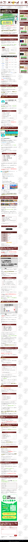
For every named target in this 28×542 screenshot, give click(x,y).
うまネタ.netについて (16, 540)
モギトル (3, 58)
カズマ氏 (3, 65)
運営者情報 (1, 540)
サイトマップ (26, 540)
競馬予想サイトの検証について (22, 540)
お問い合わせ (12, 540)
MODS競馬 (3, 63)
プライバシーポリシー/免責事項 (8, 540)
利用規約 (3, 540)
